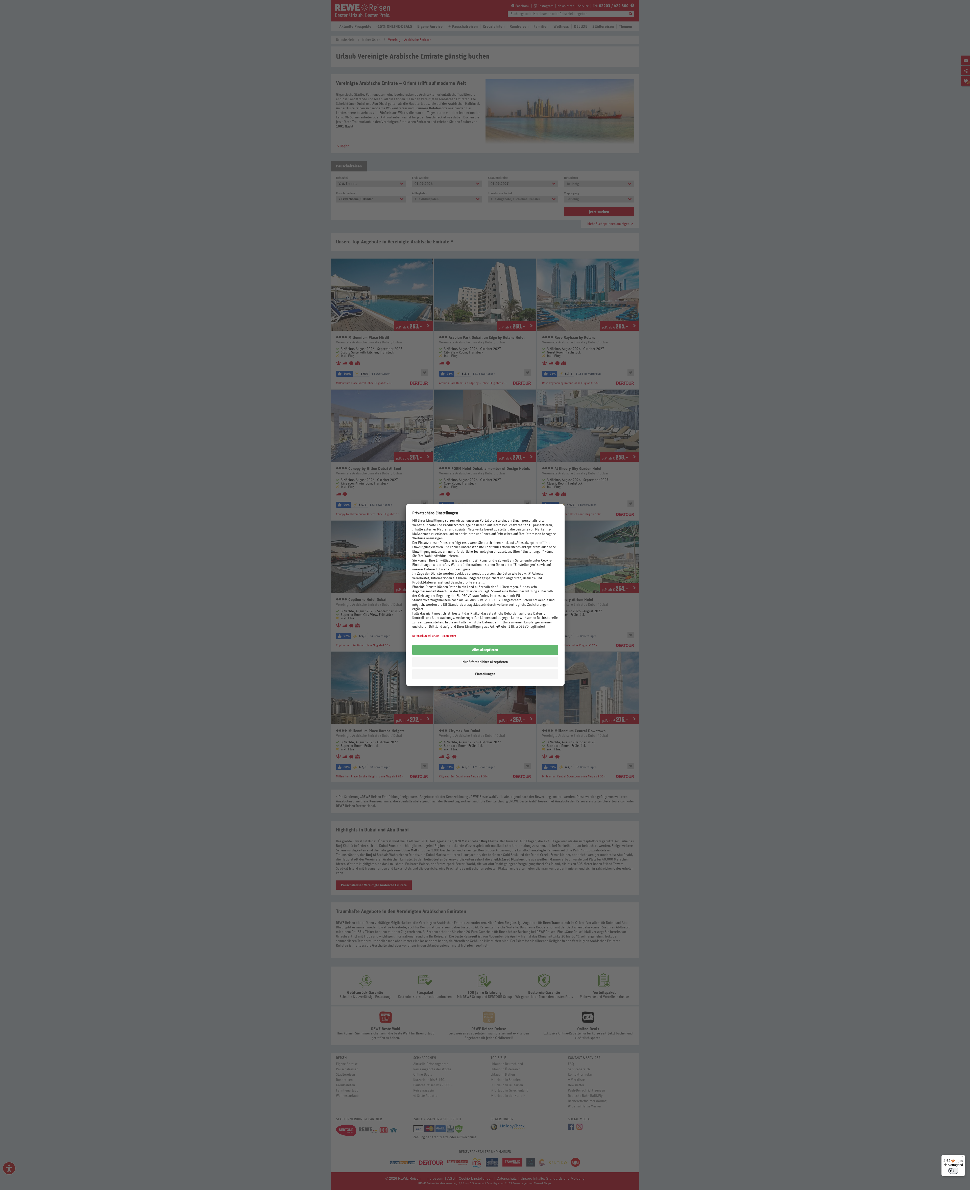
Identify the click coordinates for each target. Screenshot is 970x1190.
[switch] (953, 1171)
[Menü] (962, 1158)
